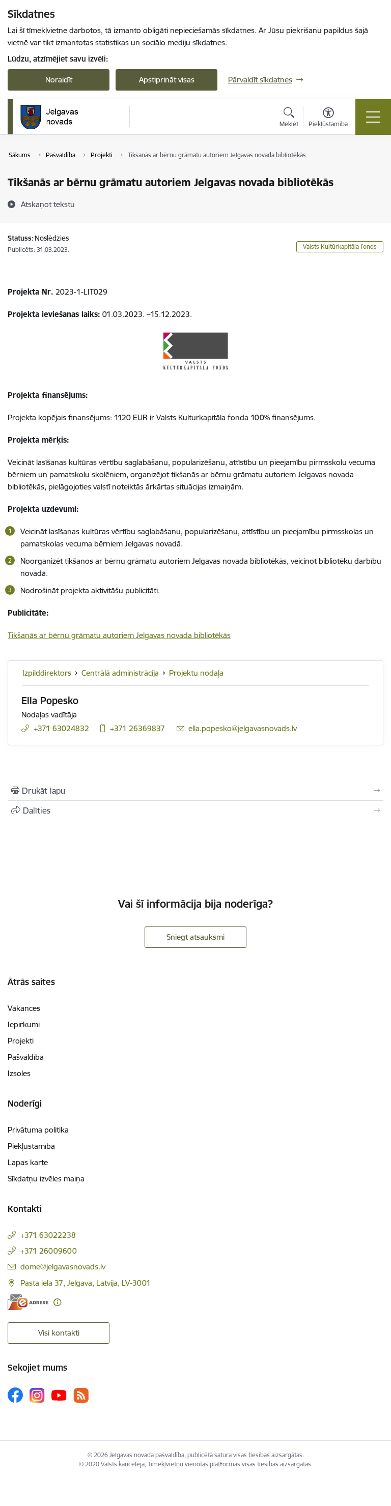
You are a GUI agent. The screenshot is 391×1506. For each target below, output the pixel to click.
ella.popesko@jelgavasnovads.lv (242, 728)
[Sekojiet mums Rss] (81, 1395)
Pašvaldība (26, 1057)
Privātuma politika (38, 1130)
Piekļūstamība (31, 1146)
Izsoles (19, 1073)
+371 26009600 (48, 1251)
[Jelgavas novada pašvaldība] (55, 117)
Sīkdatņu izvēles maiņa (46, 1178)
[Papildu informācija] (57, 1302)
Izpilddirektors (46, 673)
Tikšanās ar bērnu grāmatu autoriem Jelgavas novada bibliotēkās (119, 635)
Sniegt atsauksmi (195, 937)
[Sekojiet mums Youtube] (59, 1394)
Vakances (24, 1008)
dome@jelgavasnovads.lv (62, 1266)
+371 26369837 (137, 728)
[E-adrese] (28, 1302)
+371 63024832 (61, 728)
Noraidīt (58, 79)
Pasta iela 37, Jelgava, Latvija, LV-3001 (85, 1283)
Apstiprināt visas (166, 79)
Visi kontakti (58, 1333)
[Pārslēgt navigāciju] (373, 117)
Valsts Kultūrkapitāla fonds (340, 246)
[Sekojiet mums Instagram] (37, 1395)
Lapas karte (28, 1162)
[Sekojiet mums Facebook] (15, 1395)
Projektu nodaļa (196, 673)
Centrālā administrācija (120, 673)
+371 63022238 (48, 1235)
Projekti (21, 1041)
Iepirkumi (24, 1024)
